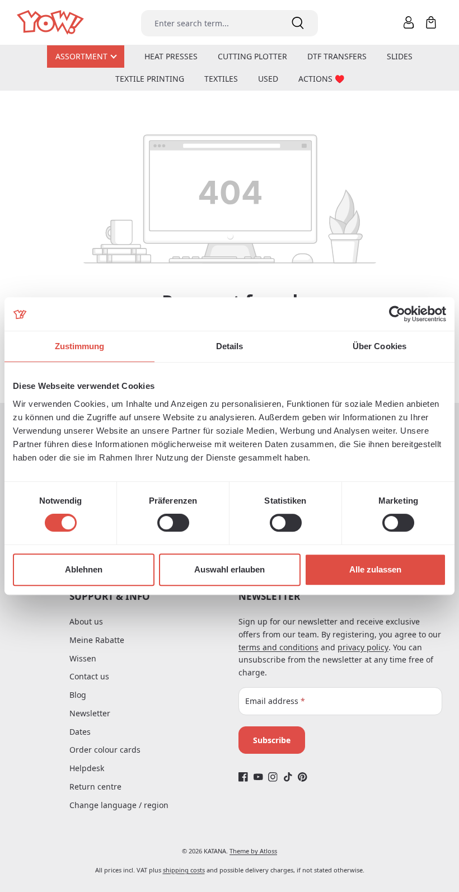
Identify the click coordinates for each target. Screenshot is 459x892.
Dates (80, 731)
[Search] (298, 23)
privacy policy (363, 647)
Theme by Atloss (253, 851)
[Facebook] (243, 777)
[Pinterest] (302, 777)
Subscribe (272, 740)
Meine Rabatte (96, 640)
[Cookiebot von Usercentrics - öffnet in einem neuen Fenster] (397, 314)
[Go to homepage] (51, 22)
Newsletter (89, 713)
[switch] (173, 523)
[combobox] (209, 23)
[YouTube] (258, 777)
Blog (77, 694)
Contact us (89, 676)
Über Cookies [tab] (379, 346)
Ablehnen (83, 569)
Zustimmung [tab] (80, 346)
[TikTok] (288, 777)
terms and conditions (278, 647)
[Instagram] (273, 777)
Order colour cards (104, 749)
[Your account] (408, 22)
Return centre (95, 786)
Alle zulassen (375, 569)
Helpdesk (86, 768)
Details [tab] (229, 346)
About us (86, 621)
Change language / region (118, 805)
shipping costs (184, 870)
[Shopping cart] (431, 22)
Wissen (82, 658)
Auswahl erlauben (229, 569)
